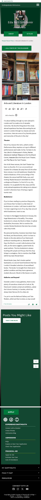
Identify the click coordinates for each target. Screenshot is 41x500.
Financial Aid (11, 451)
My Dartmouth (21, 468)
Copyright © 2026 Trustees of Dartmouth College (19, 494)
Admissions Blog (10, 433)
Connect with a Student (12, 428)
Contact (26, 496)
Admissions (10, 438)
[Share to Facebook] (33, 304)
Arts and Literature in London (24, 41)
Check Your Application (12, 446)
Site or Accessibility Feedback (20, 497)
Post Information (8, 304)
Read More (10, 376)
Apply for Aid (9, 455)
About (11, 34)
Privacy (12, 496)
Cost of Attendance (11, 460)
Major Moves (12, 366)
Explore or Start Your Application (16, 444)
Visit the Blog (12, 320)
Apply (11, 412)
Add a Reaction (9, 115)
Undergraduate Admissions (11, 5)
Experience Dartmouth (16, 424)
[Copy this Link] (29, 304)
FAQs (7, 441)
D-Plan (30, 34)
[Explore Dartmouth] (2, 1)
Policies (19, 496)
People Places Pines (8, 41)
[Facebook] (14, 489)
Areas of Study (10, 430)
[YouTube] (27, 489)
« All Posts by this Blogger (16, 48)
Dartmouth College (8, 1)
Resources (21, 479)
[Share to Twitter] (36, 304)
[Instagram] (18, 489)
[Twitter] (22, 489)
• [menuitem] (35, 494)
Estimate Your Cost (11, 457)
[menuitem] (20, 429)
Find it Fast (21, 474)
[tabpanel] (20, 76)
